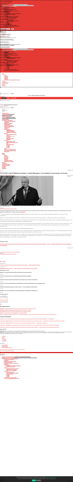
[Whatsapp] (3, 96)
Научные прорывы (5, 83)
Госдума (6, 77)
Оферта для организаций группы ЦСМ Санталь (7, 350)
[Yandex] (0, 37)
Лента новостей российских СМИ (10, 69)
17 (0, 301)
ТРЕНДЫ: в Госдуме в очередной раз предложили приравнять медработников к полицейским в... (19, 290)
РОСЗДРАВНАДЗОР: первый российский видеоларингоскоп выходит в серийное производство (15, 311)
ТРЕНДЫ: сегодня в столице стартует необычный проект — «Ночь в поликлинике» (13, 312)
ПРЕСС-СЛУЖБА (8, 175)
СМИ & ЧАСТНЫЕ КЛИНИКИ (10, 139)
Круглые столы (7, 129)
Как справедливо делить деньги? (12, 368)
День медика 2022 (10, 144)
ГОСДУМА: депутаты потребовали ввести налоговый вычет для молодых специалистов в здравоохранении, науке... (22, 283)
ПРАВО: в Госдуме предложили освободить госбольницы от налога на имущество (16, 272)
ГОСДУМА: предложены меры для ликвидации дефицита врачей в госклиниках (15, 275)
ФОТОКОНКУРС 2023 (10, 141)
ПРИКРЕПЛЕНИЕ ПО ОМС (4, 11)
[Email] (1, 96)
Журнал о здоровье (5, 346)
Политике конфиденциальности (51, 477)
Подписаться (6, 105)
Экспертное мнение (5, 82)
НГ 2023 (8, 145)
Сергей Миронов (17, 252)
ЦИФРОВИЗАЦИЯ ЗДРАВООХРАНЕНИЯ (10, 131)
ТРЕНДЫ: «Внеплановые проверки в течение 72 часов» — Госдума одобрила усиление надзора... (18, 286)
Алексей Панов (2, 318)
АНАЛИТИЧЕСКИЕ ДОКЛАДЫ (5, 34)
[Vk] (2, 96)
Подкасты (6, 128)
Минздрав (6, 158)
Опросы (6, 133)
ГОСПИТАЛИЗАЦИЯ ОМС (4, 13)
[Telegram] (4, 96)
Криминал (4, 85)
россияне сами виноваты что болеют (8, 252)
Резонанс (3, 84)
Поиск (12, 107)
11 (1, 300)
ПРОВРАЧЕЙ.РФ (2, 8)
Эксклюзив (4, 81)
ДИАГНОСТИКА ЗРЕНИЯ (4, 44)
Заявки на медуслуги (8, 125)
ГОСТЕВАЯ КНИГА (3, 54)
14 (5, 300)
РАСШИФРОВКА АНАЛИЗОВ (5, 6)
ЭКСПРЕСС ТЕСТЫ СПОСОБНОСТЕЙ (6, 39)
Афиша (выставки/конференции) (8, 124)
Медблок (6, 159)
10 (0, 300)
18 (1, 301)
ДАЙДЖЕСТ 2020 (3, 31)
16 (7, 300)
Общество (6, 76)
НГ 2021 (8, 68)
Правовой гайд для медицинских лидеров (12, 79)
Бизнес (3, 73)
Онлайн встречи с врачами (9, 121)
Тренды (3, 80)
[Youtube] (0, 96)
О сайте (3, 109)
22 (6, 301)
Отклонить (38, 480)
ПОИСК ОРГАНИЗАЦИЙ (4, 16)
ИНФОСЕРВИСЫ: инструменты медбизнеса (7, 120)
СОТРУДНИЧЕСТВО (3, 59)
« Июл (1, 304)
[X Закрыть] (9, 67)
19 (2, 301)
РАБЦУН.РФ (2, 21)
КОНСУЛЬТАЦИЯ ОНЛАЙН (4, 3)
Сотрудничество (4, 110)
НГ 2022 (8, 146)
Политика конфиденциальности (7, 347)
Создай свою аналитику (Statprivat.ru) (9, 127)
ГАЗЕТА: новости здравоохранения (8, 114)
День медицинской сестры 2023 (12, 373)
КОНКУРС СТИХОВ (3, 29)
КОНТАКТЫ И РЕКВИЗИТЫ (5, 64)
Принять (34, 480)
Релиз (3, 74)
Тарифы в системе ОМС (11, 132)
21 (5, 301)
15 (6, 300)
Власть (5, 75)
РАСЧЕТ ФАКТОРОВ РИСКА (5, 36)
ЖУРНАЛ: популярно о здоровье (18, 5)
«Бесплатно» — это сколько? (10, 137)
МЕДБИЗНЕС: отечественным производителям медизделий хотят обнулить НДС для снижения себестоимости (18, 308)
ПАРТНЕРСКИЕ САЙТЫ (4, 26)
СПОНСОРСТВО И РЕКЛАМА (5, 57)
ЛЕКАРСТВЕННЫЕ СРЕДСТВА (5, 49)
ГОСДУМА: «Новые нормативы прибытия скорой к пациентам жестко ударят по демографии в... (19, 279)
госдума (1, 252)
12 (2, 300)
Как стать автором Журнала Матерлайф (11, 70)
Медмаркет (6, 122)
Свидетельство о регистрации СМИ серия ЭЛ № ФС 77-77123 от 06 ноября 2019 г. (12, 349)
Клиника (4, 167)
